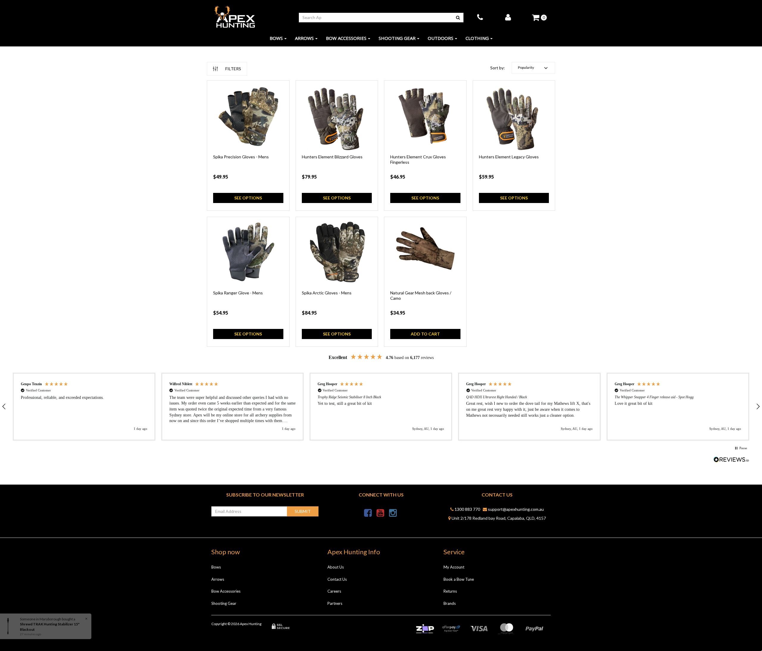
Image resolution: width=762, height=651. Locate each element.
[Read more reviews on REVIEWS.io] (731, 460)
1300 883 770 (467, 509)
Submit (303, 511)
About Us (335, 567)
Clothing (477, 38)
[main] (381, 216)
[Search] (457, 17)
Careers (334, 591)
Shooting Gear (397, 38)
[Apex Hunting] (234, 16)
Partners (334, 603)
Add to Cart (425, 333)
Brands (450, 603)
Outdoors (440, 38)
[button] (533, 68)
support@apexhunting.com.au (515, 509)
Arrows (304, 38)
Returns (450, 591)
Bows (276, 38)
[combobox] (376, 18)
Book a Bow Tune (459, 579)
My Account (454, 567)
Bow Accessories (346, 38)
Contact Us (337, 579)
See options (248, 197)
